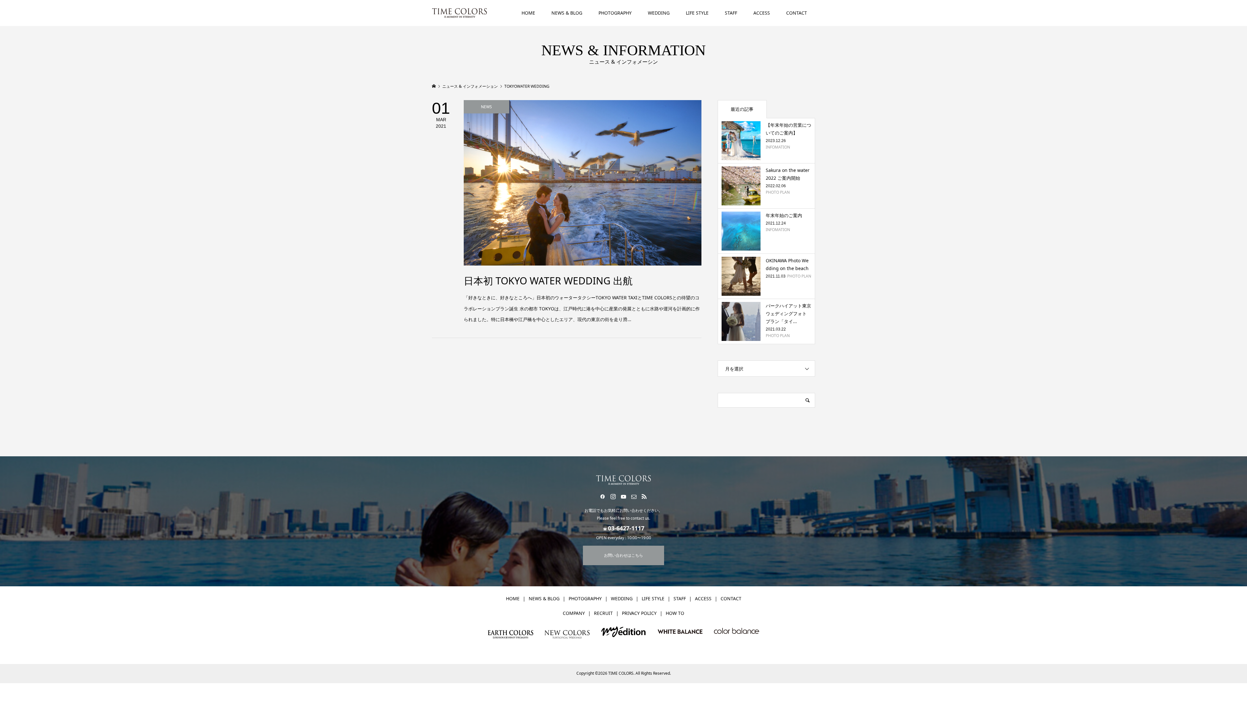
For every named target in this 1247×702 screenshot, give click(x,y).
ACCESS (761, 13)
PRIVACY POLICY (639, 613)
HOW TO (675, 613)
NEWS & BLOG (566, 13)
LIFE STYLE (697, 13)
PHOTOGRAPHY (615, 13)
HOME (528, 13)
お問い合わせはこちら (623, 555)
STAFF (731, 13)
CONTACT (796, 13)
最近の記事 (742, 109)
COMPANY (574, 613)
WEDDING (659, 13)
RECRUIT (603, 613)
